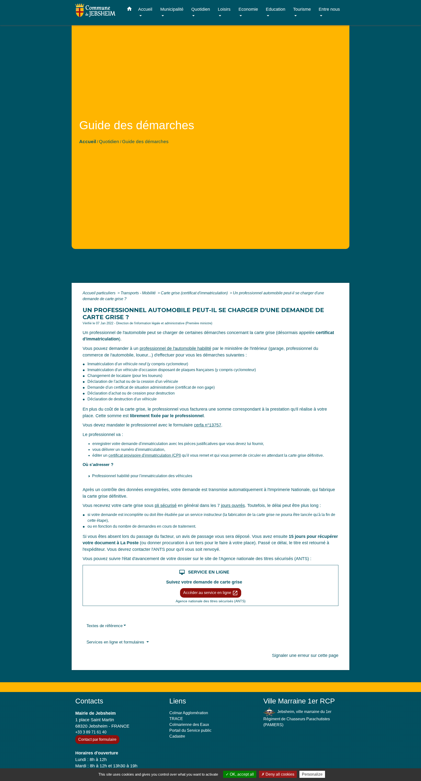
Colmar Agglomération (188, 713)
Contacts (89, 701)
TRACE (176, 719)
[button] (129, 10)
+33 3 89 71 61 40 (90, 732)
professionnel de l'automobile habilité (175, 348)
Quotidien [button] (200, 9)
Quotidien (109, 141)
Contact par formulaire (97, 739)
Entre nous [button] (329, 9)
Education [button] (275, 9)
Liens (177, 701)
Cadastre (177, 736)
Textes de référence (104, 625)
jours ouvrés (233, 505)
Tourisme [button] (302, 9)
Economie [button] (248, 9)
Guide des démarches (145, 141)
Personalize (312, 774)
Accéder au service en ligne (210, 593)
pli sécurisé (166, 505)
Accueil (87, 141)
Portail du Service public (190, 730)
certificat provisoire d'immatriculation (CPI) (144, 455)
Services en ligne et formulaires (115, 642)
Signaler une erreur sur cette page (305, 655)
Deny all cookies (279, 774)
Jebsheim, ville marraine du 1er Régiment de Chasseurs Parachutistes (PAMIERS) (297, 718)
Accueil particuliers (99, 293)
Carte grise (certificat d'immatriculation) (195, 293)
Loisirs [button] (224, 9)
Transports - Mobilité (139, 293)
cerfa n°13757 (207, 425)
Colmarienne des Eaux (189, 724)
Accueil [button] (145, 9)
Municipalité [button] (171, 9)
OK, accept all (241, 774)
